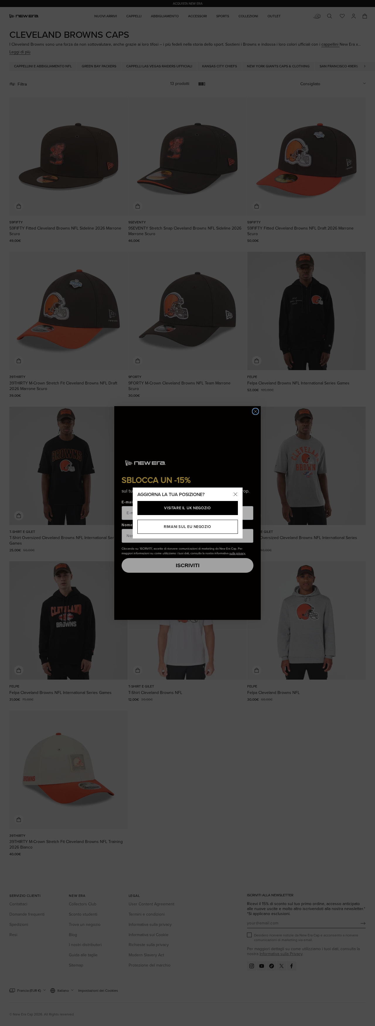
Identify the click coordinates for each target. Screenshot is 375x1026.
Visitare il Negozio (187, 508)
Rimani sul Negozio (187, 526)
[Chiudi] (235, 494)
